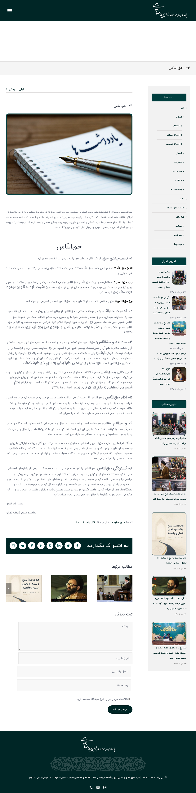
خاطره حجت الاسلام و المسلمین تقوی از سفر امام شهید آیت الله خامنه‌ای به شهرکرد (69, 588)
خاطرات (178, 162)
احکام (176, 126)
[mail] (98, 787)
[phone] (91, 787)
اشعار (179, 153)
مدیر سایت (118, 522)
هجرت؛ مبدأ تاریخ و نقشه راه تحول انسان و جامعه (23, 588)
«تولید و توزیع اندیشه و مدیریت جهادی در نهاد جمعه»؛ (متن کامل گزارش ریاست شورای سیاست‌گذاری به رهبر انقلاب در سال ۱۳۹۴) (114, 588)
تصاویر (178, 226)
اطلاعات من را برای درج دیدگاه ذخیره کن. (103, 699)
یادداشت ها (83, 522)
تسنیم (32, 777)
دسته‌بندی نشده (175, 208)
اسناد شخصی (173, 144)
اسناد (179, 117)
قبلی (21, 89)
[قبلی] (8, 588)
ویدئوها (178, 244)
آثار (93, 522)
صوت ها (178, 235)
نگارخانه (180, 217)
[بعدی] (129, 588)
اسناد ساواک (173, 135)
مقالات (178, 181)
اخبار (181, 199)
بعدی (11, 89)
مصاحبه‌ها (177, 171)
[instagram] (104, 787)
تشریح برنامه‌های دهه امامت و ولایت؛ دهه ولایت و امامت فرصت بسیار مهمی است (169, 653)
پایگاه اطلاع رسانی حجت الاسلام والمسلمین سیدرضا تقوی (87, 777)
